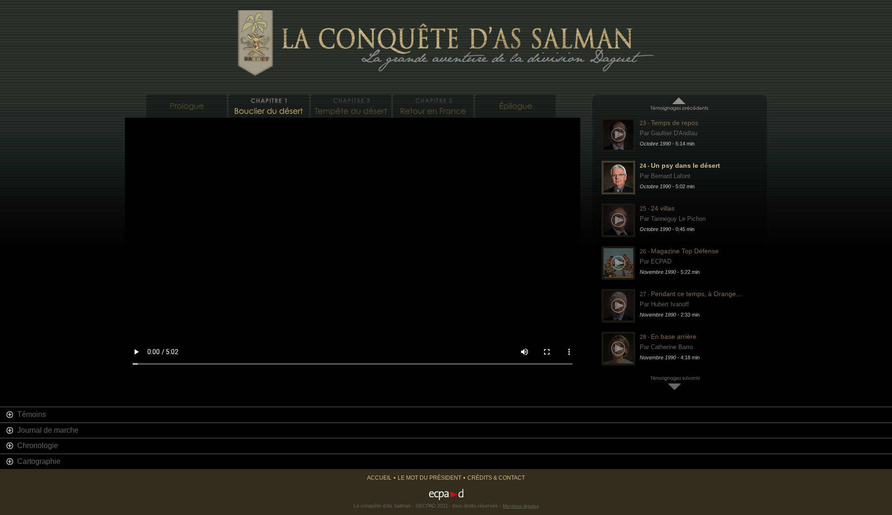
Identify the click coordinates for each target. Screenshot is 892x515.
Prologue (186, 106)
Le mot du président (429, 478)
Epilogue (515, 106)
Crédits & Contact (496, 478)
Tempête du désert (351, 106)
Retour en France (433, 106)
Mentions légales (521, 505)
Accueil (379, 478)
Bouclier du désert (269, 106)
